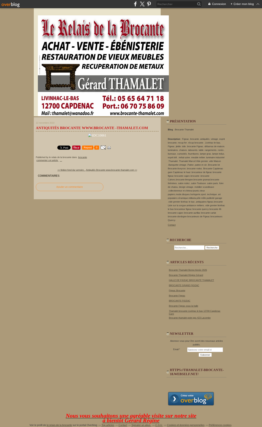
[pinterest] (148, 4)
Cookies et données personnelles (185, 425)
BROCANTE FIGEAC (179, 300)
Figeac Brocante (177, 290)
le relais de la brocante (59, 425)
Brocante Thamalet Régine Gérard (186, 275)
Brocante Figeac (177, 295)
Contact (172, 225)
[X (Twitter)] (142, 4)
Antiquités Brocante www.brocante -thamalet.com (92, 128)
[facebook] (135, 4)
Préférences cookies (220, 425)
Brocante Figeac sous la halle (183, 306)
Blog (170, 129)
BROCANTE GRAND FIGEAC (184, 285)
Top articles (108, 425)
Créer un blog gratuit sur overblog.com (191, 399)
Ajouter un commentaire (69, 187)
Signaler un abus (141, 425)
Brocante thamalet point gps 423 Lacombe (190, 318)
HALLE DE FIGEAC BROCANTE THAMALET (191, 280)
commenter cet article (47, 160)
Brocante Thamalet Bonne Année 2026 (188, 270)
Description (174, 139)
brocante (82, 157)
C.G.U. (159, 425)
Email (175, 349)
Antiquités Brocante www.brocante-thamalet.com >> (111, 170)
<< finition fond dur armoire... (72, 170)
